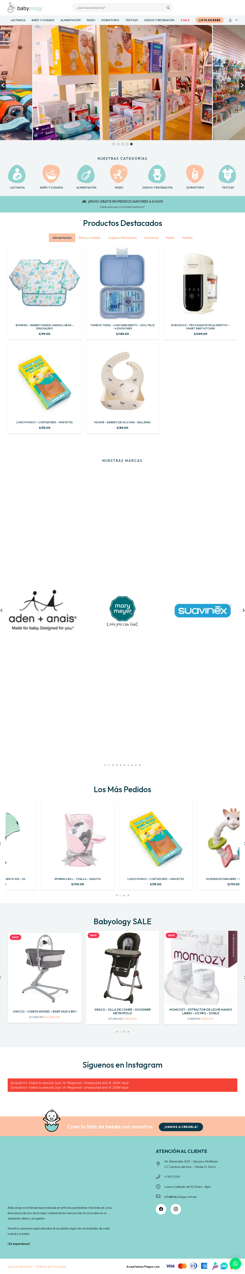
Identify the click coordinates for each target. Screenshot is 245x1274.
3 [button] (122, 144)
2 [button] (118, 144)
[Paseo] (119, 174)
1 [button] (114, 144)
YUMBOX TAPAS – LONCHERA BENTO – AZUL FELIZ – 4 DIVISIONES (122, 326)
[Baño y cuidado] (51, 174)
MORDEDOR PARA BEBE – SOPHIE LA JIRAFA (200, 879)
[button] (232, 20)
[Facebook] (161, 1209)
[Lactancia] (17, 174)
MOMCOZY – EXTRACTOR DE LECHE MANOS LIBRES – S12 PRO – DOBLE (122, 1011)
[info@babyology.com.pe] (160, 1196)
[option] (122, 82)
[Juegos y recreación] (157, 174)
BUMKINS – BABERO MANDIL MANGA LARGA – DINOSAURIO (45, 326)
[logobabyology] (25, 7)
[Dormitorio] (195, 174)
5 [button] (131, 144)
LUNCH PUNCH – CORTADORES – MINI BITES (44, 422)
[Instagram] (176, 1209)
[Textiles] (227, 174)
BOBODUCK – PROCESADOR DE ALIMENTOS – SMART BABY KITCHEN (200, 326)
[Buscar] (168, 7)
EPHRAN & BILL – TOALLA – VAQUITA (44, 879)
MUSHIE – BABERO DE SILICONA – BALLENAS (122, 422)
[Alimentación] (86, 174)
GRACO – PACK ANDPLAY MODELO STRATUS (200, 1011)
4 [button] (127, 144)
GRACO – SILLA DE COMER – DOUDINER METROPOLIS (44, 1011)
